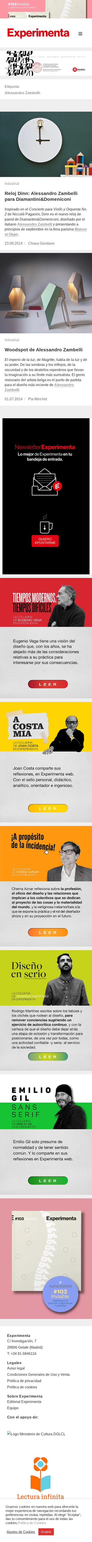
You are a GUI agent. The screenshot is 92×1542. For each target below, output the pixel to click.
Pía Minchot (37, 399)
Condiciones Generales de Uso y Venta (38, 1374)
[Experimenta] (38, 33)
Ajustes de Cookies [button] (21, 1532)
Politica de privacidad (24, 1381)
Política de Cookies (32, 1523)
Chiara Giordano (41, 243)
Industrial (12, 184)
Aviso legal (16, 1368)
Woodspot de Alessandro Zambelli (44, 349)
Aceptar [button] (46, 1531)
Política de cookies (22, 1387)
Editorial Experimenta (24, 1402)
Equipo (13, 1408)
